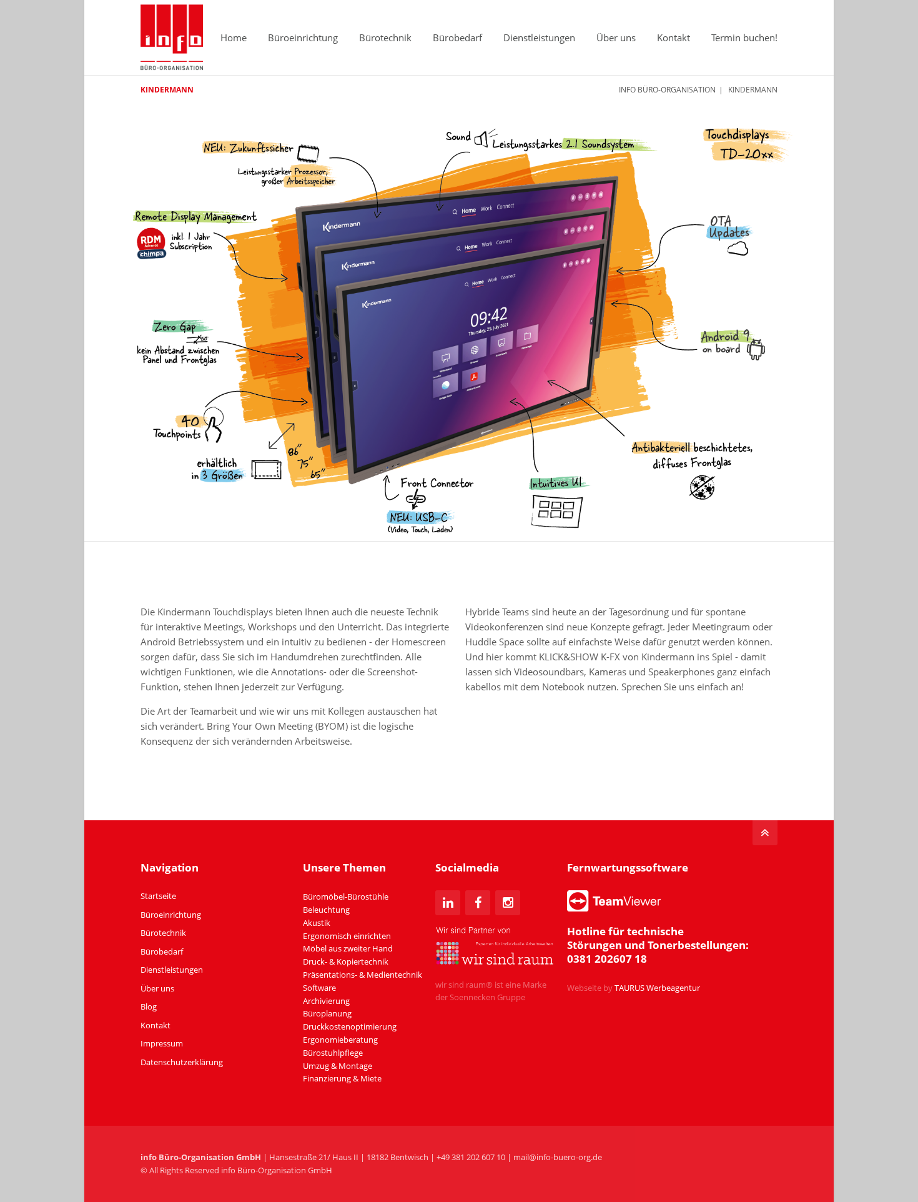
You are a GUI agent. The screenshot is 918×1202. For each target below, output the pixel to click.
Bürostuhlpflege (333, 1052)
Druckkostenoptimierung (350, 1026)
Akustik (316, 922)
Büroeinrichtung (303, 37)
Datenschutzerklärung (182, 1062)
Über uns (616, 37)
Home (233, 37)
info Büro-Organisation (667, 89)
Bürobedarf (457, 37)
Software (319, 987)
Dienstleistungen (539, 37)
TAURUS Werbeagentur (657, 987)
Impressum (162, 1043)
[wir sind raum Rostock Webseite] (494, 962)
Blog (149, 1006)
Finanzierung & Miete (342, 1078)
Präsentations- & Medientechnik (362, 974)
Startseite (158, 896)
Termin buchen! (744, 37)
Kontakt (673, 37)
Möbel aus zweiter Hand (348, 948)
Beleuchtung (326, 909)
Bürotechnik (385, 37)
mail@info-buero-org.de (557, 1157)
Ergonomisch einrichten (347, 935)
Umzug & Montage (337, 1065)
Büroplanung (327, 1013)
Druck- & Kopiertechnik (345, 961)
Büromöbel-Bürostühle (345, 896)
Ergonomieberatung (340, 1039)
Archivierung (326, 1000)
